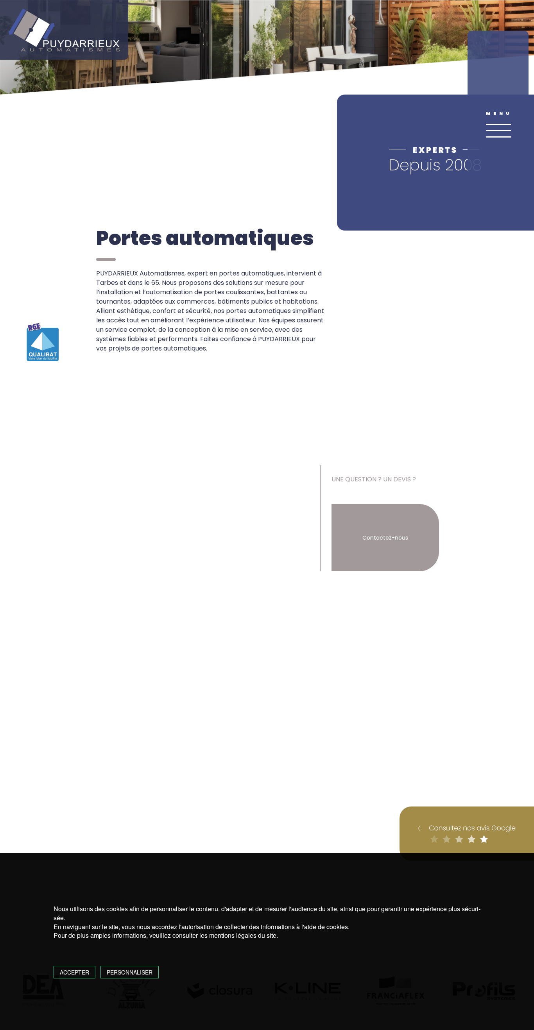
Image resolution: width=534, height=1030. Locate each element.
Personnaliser (129, 972)
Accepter (74, 972)
